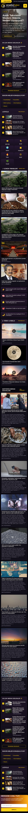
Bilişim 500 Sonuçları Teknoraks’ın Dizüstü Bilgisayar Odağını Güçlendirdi (12, 188)
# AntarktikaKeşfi (6, 99)
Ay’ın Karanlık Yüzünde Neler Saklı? (12, 361)
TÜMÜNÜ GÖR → (22, 168)
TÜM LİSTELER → (22, 111)
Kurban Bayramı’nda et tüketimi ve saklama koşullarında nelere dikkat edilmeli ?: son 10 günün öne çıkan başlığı (13, 212)
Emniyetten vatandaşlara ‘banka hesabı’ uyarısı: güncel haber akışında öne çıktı (14, 479)
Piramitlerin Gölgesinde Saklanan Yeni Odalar (14, 381)
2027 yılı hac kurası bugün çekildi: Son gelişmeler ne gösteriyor (11, 545)
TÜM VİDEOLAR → (22, 320)
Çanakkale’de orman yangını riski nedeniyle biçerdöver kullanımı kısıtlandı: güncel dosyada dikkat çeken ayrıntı (13, 236)
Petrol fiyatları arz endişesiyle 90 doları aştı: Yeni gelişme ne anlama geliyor (14, 612)
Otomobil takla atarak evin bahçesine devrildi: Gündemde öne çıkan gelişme (13, 646)
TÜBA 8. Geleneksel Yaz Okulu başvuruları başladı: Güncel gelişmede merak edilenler (12, 579)
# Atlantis (5, 106)
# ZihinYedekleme (17, 102)
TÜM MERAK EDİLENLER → (14, 90)
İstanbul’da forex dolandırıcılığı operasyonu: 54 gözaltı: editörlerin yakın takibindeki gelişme (13, 512)
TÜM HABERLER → (22, 390)
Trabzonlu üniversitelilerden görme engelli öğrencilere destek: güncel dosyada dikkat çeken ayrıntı (14, 411)
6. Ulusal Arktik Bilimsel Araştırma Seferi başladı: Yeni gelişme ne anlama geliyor (12, 679)
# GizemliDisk (16, 99)
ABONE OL (14, 809)
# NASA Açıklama (7, 102)
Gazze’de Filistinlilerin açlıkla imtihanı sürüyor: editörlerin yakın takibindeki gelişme (13, 445)
